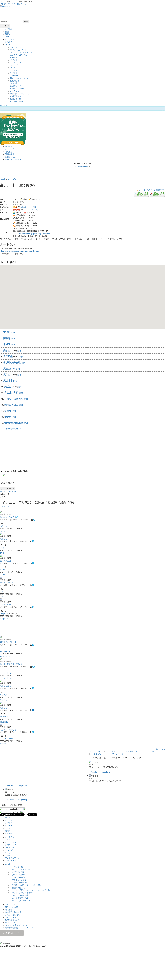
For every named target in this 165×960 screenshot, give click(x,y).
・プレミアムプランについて (22, 892)
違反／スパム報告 (12, 907)
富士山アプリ (10, 792)
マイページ (9, 817)
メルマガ (14, 70)
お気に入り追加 (7, 488)
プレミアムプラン (17, 47)
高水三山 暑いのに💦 (9, 517)
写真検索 (14, 83)
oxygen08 (4, 613)
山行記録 (8, 29)
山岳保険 (8, 42)
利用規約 (98, 754)
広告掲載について (133, 751)
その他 (8, 44)
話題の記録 (9, 154)
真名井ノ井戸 (11, 392)
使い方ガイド (9, 4)
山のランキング (16, 91)
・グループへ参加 (17, 877)
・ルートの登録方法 (18, 882)
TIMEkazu (4, 716)
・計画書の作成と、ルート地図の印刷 (25, 885)
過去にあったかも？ (13, 159)
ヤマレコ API (10, 917)
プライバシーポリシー (120, 754)
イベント (14, 60)
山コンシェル (10, 156)
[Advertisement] (77, 627)
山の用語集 (14, 80)
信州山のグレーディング (20, 93)
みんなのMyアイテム (18, 54)
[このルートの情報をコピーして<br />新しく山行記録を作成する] (141, 193)
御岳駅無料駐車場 (13, 422)
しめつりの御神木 (13, 398)
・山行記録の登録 (17, 872)
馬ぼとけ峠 (9, 368)
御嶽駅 (7, 416)
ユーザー (14, 67)
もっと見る (4, 506)
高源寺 (6, 338)
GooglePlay (106, 772)
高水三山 (3, 538)
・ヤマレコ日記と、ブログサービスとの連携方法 (30, 890)
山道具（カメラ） (17, 88)
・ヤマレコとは (16, 867)
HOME (2, 179)
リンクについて (156, 751)
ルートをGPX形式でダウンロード (13, 429)
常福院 (6, 344)
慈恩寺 (7, 410)
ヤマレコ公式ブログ (18, 49)
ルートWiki (11, 179)
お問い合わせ (20, 4)
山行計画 (14, 57)
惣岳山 (7, 386)
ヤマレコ (92, 764)
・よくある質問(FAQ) (19, 898)
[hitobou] (4, 475)
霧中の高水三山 (6, 582)
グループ (14, 65)
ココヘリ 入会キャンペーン (16, 925)
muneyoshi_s (5, 672)
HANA (2, 569)
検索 (26, 21)
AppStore (94, 772)
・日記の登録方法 (17, 887)
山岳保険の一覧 (16, 101)
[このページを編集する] (155, 190)
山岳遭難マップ (16, 96)
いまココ (14, 73)
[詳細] (13, 332)
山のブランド (15, 86)
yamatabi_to (5, 651)
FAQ (2, 4)
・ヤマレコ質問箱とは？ (20, 900)
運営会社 (113, 751)
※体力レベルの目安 (31, 209)
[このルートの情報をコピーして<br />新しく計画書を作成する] (157, 193)
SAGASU (14, 75)
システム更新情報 (12, 914)
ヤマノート (9, 36)
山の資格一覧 (15, 98)
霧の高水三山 (5, 560)
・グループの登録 (17, 874)
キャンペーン (10, 860)
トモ (2, 591)
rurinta (10, 738)
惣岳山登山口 (11, 404)
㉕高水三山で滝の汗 (8, 642)
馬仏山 (6, 374)
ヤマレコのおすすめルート (21, 52)
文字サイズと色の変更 (12, 805)
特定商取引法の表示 (13, 912)
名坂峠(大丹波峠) (12, 362)
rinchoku (3, 738)
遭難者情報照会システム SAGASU (19, 927)
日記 (7, 31)
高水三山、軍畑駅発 (8, 491)
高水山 (6, 350)
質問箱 (8, 34)
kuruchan (4, 525)
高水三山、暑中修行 (8, 729)
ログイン (3, 105)
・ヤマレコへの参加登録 (20, 869)
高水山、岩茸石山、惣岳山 (11, 664)
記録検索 (8, 146)
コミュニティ (15, 62)
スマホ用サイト (13, 933)
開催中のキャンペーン (19, 78)
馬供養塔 (8, 380)
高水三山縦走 (5, 604)
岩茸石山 (8, 356)
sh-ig (2, 547)
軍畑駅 (6, 332)
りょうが (3, 694)
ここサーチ (5, 26)
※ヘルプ (142, 190)
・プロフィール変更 (18, 879)
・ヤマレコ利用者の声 (19, 895)
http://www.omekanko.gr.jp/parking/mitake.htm (31, 233)
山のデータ (9, 39)
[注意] (2, 221)
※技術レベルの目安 (29, 207)
